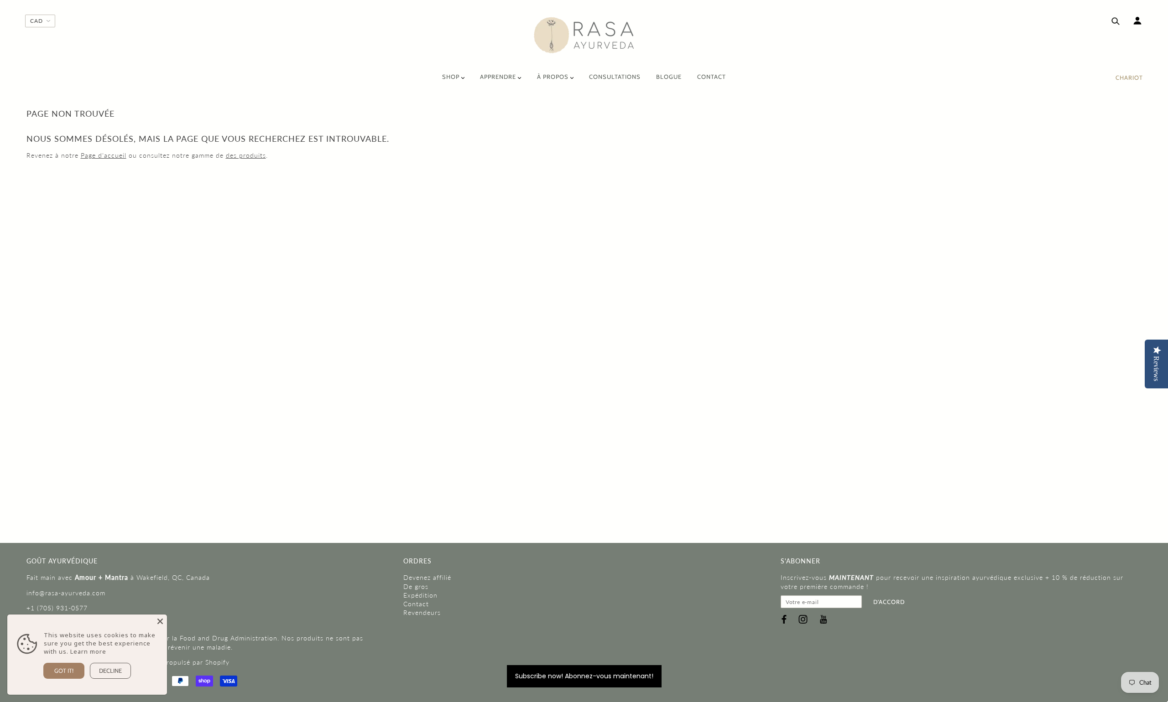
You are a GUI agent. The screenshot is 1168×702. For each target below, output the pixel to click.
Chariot (1129, 77)
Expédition (420, 595)
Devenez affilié (427, 577)
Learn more (88, 651)
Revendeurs (422, 612)
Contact (416, 604)
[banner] (584, 35)
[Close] (160, 621)
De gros (415, 586)
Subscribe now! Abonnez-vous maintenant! (584, 676)
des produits (246, 155)
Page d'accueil (103, 155)
